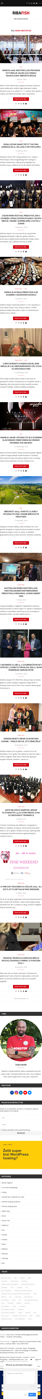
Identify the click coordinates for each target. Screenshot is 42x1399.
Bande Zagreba (7, 1183)
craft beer (4, 1281)
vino (34, 1312)
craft (29, 1278)
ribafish (19, 1303)
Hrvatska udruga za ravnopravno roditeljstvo (15, 1294)
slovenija (22, 1306)
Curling (4, 1192)
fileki (12, 1287)
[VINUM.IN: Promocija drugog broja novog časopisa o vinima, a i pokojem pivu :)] (21, 937)
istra (34, 1294)
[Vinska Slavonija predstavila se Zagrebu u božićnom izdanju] (21, 271)
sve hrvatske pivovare (7, 1309)
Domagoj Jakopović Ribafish (9, 1284)
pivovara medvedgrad (31, 1300)
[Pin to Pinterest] (23, 104)
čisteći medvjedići (20, 1319)
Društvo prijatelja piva (9, 1206)
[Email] (36, 3)
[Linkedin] (31, 3)
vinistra (27, 1312)
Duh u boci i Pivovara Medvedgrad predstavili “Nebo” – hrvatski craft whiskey (19, 1336)
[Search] (40, 3)
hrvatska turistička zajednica (23, 1290)
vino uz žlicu (5, 1316)
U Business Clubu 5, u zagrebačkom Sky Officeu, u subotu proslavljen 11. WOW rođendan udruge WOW (21, 667)
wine (31, 1316)
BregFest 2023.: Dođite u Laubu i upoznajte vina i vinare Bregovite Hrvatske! (21, 514)
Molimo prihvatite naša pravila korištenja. (15, 1130)
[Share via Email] (26, 104)
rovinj (14, 1306)
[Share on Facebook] (18, 104)
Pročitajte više (20, 99)
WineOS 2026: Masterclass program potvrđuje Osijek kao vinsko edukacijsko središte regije (21, 73)
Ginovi (4, 1216)
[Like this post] (16, 104)
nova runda (5, 1300)
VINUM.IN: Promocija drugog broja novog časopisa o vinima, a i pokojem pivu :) (21, 960)
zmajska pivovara (6, 1319)
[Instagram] (29, 3)
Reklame (5, 1249)
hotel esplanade (6, 1290)
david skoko (14, 1281)
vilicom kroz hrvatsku (8, 1312)
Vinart (20, 1312)
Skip (25, 1394)
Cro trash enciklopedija (10, 1187)
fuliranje (19, 1287)
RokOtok (5, 1254)
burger (22, 1278)
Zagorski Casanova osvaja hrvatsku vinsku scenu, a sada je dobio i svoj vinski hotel (20, 1342)
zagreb (38, 1316)
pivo (20, 1300)
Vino (3, 1263)
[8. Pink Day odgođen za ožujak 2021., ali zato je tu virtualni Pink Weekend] (21, 865)
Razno (4, 1244)
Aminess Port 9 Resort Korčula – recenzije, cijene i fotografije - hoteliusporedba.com (17, 1358)
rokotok (27, 1303)
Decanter (24, 1281)
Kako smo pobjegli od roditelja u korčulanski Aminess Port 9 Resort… (19, 1351)
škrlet (30, 1319)
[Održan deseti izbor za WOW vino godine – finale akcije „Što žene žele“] (21, 717)
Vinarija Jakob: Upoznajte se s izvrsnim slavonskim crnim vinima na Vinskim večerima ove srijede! (21, 440)
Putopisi (4, 1239)
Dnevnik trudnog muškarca (11, 1202)
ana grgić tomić (6, 1278)
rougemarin (5, 1306)
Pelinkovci (5, 1225)
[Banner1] (21, 1155)
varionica (21, 1309)
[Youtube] (34, 3)
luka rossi (18, 1297)
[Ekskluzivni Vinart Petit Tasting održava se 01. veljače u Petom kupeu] (21, 123)
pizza (2, 1303)
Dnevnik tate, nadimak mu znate (13, 1197)
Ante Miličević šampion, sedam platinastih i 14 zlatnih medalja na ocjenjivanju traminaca (21, 812)
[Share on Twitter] (21, 104)
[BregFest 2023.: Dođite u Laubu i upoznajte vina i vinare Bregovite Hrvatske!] (21, 490)
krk (10, 1297)
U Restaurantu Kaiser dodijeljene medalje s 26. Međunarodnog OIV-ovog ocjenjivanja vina (21, 366)
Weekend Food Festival (19, 1316)
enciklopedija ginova (27, 1284)
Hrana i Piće (6, 1220)
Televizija (5, 1258)
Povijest (4, 1235)
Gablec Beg (6, 1211)
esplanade (4, 1287)
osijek (13, 1300)
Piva (3, 1230)
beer (15, 1278)
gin (27, 1287)
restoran (10, 1303)
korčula (3, 1297)
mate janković (28, 1297)
